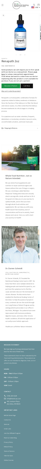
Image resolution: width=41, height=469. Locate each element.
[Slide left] (16, 55)
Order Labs (7, 429)
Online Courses (8, 460)
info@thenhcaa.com (14, 399)
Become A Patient (10, 86)
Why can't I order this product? (11, 91)
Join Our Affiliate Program (12, 433)
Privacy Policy (8, 442)
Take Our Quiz (8, 456)
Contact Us (7, 420)
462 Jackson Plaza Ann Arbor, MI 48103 (13, 402)
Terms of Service (9, 451)
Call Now (27, 86)
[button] (2, 5)
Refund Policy (8, 447)
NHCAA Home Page (10, 415)
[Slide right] (25, 55)
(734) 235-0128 (12, 396)
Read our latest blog (10, 438)
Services (6, 424)
